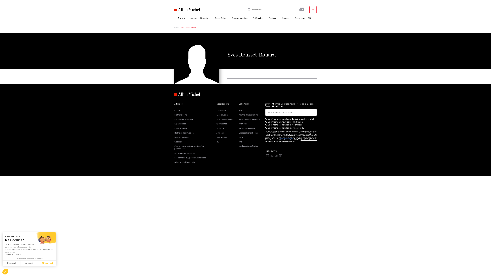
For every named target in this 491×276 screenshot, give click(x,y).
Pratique (220, 128)
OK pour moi (47, 263)
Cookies (178, 141)
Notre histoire (180, 114)
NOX (241, 137)
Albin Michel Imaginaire (184, 162)
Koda (241, 110)
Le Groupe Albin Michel (184, 153)
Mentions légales (181, 137)
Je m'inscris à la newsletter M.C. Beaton (285, 121)
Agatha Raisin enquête (248, 114)
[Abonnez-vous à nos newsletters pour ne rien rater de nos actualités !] (300, 9)
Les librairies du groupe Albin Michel (190, 157)
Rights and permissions (184, 132)
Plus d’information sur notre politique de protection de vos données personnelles (291, 140)
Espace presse (180, 128)
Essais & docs (222, 114)
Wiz (240, 141)
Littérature (221, 110)
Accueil (177, 27)
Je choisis (29, 263)
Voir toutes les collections (248, 146)
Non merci (11, 263)
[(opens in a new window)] (267, 155)
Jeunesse (220, 132)
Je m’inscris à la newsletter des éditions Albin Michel (291, 119)
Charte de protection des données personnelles (189, 147)
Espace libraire (180, 123)
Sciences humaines (224, 119)
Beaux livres (221, 137)
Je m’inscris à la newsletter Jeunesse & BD (286, 127)
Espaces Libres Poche (248, 132)
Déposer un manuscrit (183, 119)
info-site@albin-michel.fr (286, 138)
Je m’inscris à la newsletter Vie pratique (285, 124)
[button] (5, 272)
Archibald (243, 123)
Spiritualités (221, 123)
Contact (178, 110)
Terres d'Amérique (247, 128)
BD (217, 141)
